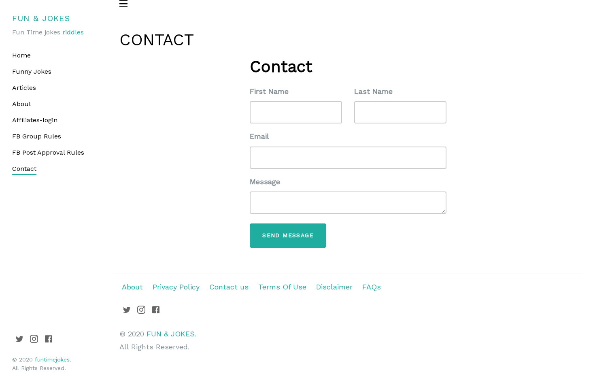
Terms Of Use (282, 287)
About (21, 104)
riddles (73, 32)
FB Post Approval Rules (48, 152)
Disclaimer (334, 287)
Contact (24, 168)
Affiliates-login (34, 120)
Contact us (229, 287)
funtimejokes (52, 359)
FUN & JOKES (41, 18)
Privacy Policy (177, 287)
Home (21, 55)
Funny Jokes (31, 71)
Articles (24, 87)
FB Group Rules (36, 136)
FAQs (371, 287)
